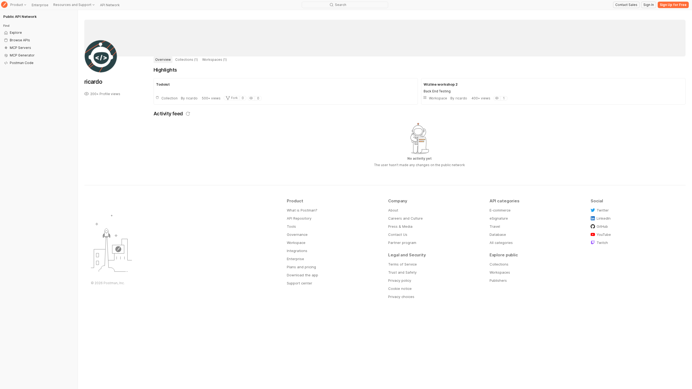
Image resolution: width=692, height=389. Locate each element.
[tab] (163, 59)
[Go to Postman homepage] (4, 5)
